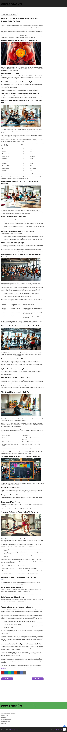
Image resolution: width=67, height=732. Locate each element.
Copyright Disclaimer (6, 719)
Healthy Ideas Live (11, 3)
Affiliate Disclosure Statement (8, 713)
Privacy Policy (4, 715)
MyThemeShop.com (61, 729)
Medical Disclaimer (5, 721)
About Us (3, 723)
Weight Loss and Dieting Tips (9, 14)
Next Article (37, 678)
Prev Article (8, 678)
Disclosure (3, 717)
